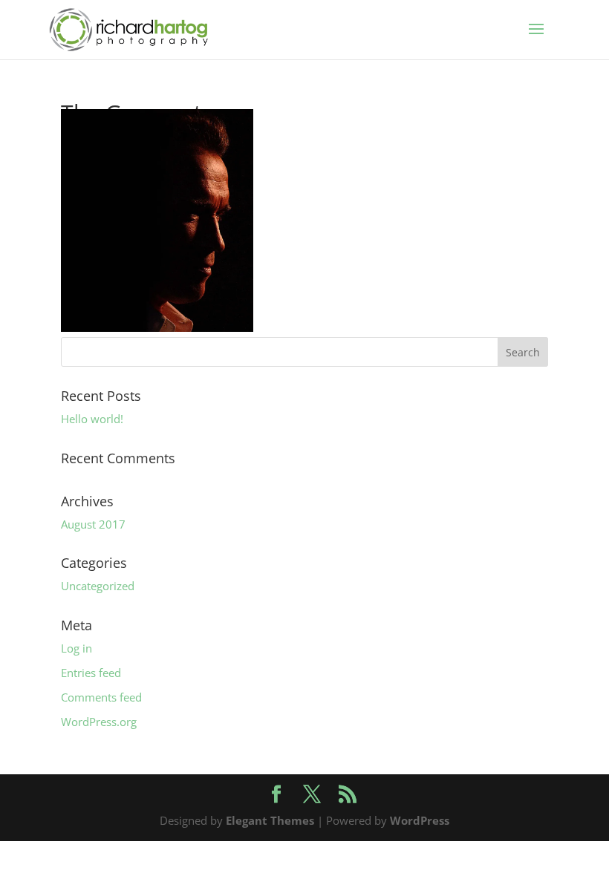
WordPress (419, 820)
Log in (76, 648)
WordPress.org (99, 721)
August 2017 (93, 524)
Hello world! (92, 418)
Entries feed (91, 672)
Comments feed (101, 697)
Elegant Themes (270, 820)
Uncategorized (97, 585)
